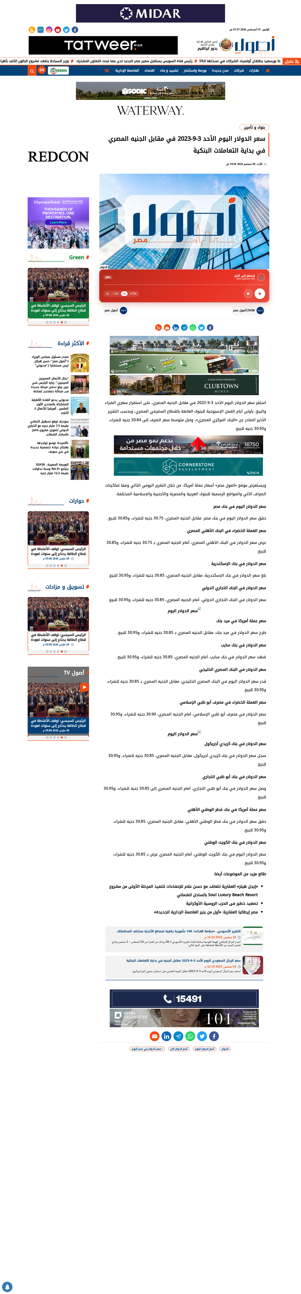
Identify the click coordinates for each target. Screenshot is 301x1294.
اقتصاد (149, 70)
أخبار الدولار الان (179, 1049)
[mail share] (167, 327)
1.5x (115, 293)
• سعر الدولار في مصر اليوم (147, 1049)
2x (107, 293)
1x (124, 293)
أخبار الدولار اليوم (204, 1049)
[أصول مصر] (254, 46)
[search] (32, 70)
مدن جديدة (220, 70)
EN (42, 70)
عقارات (254, 70)
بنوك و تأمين (254, 127)
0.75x (133, 293)
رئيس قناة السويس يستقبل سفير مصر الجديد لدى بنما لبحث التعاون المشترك (177, 61)
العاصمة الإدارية (127, 70)
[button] (65, 322)
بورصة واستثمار (195, 70)
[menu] (107, 70)
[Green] (58, 70)
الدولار (225, 1049)
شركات (239, 70)
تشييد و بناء (169, 70)
